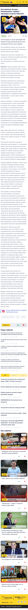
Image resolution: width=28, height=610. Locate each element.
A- (23, 36)
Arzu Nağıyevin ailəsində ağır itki (12, 559)
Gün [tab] (5, 375)
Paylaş (5, 325)
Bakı (18, 317)
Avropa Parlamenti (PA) (8, 317)
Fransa (23, 317)
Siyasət (4, 36)
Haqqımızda (5, 602)
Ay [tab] (23, 375)
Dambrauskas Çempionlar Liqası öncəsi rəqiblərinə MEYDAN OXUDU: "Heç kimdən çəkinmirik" (14, 532)
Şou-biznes (8, 383)
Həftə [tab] (14, 375)
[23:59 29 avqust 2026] (14, 468)
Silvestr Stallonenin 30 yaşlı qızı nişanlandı (13, 387)
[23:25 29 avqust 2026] (14, 549)
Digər (6, 404)
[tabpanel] (14, 403)
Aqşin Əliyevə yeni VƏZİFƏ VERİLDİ (13, 478)
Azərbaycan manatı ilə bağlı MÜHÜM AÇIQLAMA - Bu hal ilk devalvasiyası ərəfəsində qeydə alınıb (12, 423)
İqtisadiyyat (8, 427)
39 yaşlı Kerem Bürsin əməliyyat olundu (13, 407)
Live (11, 602)
